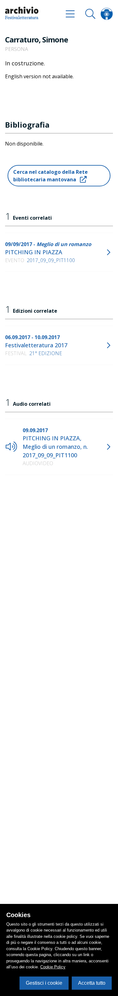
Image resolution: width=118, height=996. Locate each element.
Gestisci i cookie (44, 983)
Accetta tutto (91, 983)
